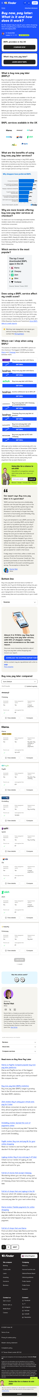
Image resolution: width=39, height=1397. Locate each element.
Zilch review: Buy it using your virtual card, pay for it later (18, 1103)
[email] (6, 1010)
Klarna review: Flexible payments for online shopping (18, 1208)
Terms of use (5, 1332)
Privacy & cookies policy (9, 1337)
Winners (14, 482)
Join (35, 3)
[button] (32, 479)
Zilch (3, 897)
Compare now (19, 47)
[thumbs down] (22, 979)
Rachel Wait (14, 569)
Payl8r (4, 769)
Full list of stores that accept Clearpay (16, 1173)
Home (3, 8)
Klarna (4, 352)
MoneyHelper (19, 334)
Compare (29, 718)
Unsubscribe (26, 482)
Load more (19, 960)
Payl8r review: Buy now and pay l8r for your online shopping (18, 1143)
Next (15, 1247)
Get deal (19, 364)
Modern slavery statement (9, 1342)
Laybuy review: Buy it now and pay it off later (19, 1157)
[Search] (25, 3)
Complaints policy (7, 1348)
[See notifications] (29, 3)
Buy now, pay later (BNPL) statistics (15, 1086)
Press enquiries (8, 666)
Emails (20, 482)
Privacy (34, 482)
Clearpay (12, 352)
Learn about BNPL (19, 62)
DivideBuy (5, 801)
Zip (3, 862)
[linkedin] (15, 1010)
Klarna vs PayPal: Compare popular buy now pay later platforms (19, 1066)
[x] (10, 1010)
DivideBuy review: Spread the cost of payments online (16, 1124)
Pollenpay (5, 931)
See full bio (14, 1027)
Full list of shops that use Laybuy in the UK (18, 1191)
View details (11, 718)
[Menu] (2, 3)
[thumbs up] (16, 979)
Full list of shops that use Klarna (14, 1228)
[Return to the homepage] (10, 3)
